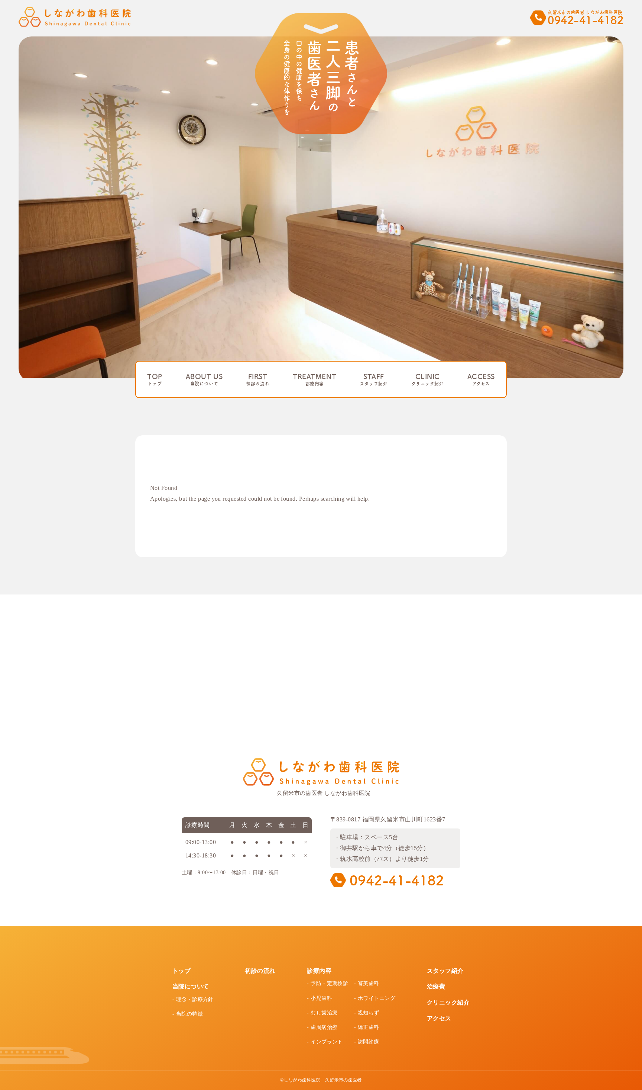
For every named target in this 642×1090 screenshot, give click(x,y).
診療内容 (319, 971)
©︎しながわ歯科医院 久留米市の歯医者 (320, 1080)
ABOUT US (204, 379)
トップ (181, 971)
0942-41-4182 (395, 880)
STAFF (374, 379)
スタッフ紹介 (445, 971)
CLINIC (427, 379)
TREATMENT (314, 379)
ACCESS (481, 379)
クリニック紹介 (448, 1002)
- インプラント (325, 1042)
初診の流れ (260, 971)
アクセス (439, 1018)
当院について (190, 986)
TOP (154, 379)
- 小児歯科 (319, 998)
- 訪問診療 (366, 1042)
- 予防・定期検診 (327, 983)
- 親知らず (366, 1013)
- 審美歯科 (366, 983)
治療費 (436, 986)
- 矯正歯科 (366, 1027)
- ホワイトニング (374, 998)
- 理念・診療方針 (193, 999)
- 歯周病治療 (322, 1027)
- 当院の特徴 (187, 1014)
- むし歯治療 (322, 1013)
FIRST (257, 379)
